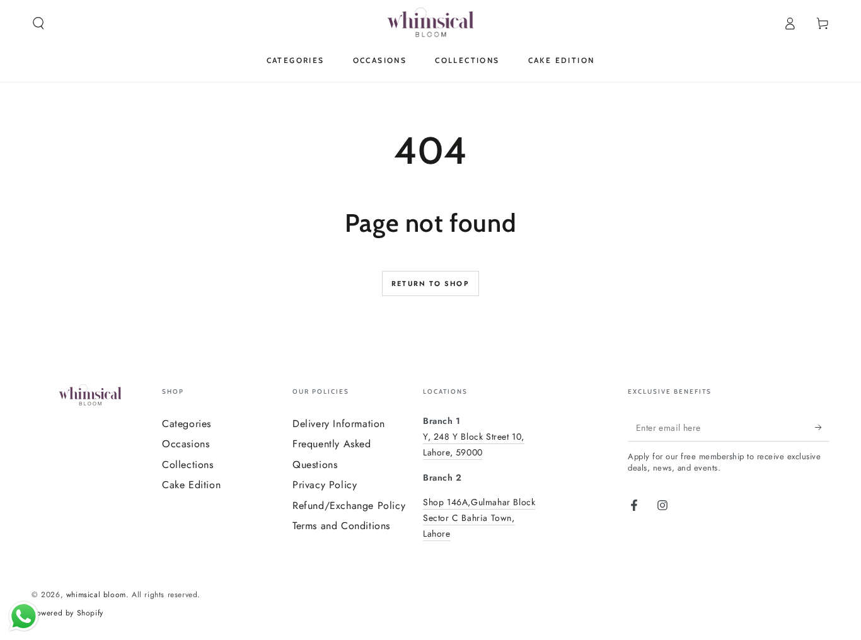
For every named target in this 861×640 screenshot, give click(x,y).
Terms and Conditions (341, 525)
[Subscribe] (822, 427)
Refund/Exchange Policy (348, 505)
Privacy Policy (324, 484)
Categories (186, 423)
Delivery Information (338, 423)
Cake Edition (191, 484)
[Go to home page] (431, 23)
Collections (188, 464)
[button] (38, 23)
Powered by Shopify (67, 613)
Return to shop (430, 283)
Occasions (185, 444)
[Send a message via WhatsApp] (23, 616)
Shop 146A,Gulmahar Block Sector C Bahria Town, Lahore (479, 518)
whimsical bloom (96, 594)
